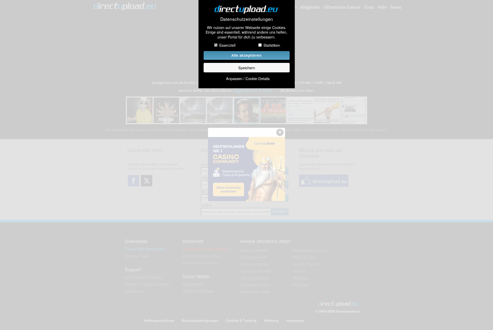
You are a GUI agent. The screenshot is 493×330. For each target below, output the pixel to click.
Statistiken (271, 45)
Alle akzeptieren (246, 55)
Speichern (246, 67)
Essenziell (227, 45)
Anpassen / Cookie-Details (248, 78)
